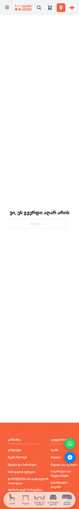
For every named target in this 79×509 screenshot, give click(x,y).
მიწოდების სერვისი (21, 472)
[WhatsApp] (70, 443)
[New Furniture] (23, 7)
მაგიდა (56, 457)
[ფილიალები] (61, 7)
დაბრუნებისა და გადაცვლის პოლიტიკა (28, 481)
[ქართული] (72, 7)
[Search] (39, 7)
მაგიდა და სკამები (64, 464)
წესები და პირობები (22, 464)
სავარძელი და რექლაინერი (61, 473)
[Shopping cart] (50, 7)
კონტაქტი (15, 450)
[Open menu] (7, 8)
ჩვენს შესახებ (17, 457)
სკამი (54, 450)
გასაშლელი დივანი (59, 485)
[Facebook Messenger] (70, 457)
